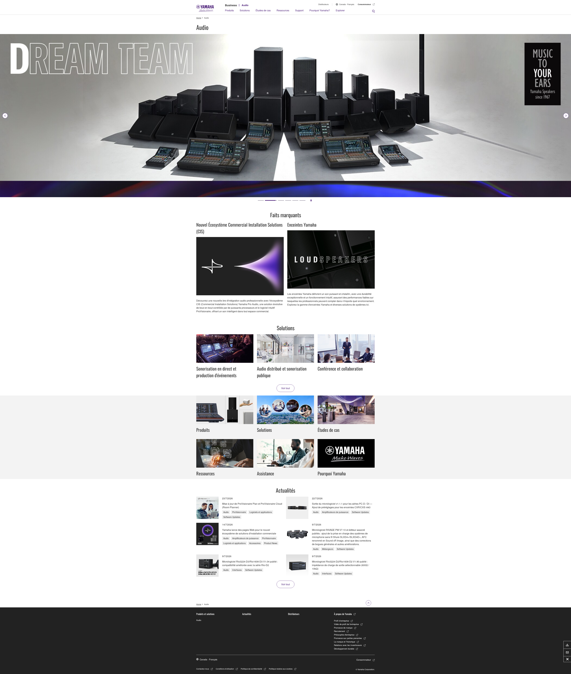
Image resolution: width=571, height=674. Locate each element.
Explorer (340, 10)
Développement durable (344, 648)
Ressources (283, 10)
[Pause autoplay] (311, 200)
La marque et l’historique (344, 641)
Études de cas (263, 10)
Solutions (245, 10)
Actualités (246, 614)
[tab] (261, 200)
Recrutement (339, 631)
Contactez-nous (202, 668)
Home (198, 18)
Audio (245, 5)
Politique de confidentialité (251, 668)
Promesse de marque (343, 627)
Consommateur (364, 4)
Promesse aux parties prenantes (348, 638)
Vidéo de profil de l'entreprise (346, 624)
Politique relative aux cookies (280, 668)
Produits (229, 10)
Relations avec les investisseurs (348, 645)
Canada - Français (346, 4)
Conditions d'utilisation (225, 668)
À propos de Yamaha (343, 614)
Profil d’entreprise (341, 620)
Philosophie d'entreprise (344, 634)
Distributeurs (323, 4)
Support (299, 10)
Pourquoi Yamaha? (319, 10)
